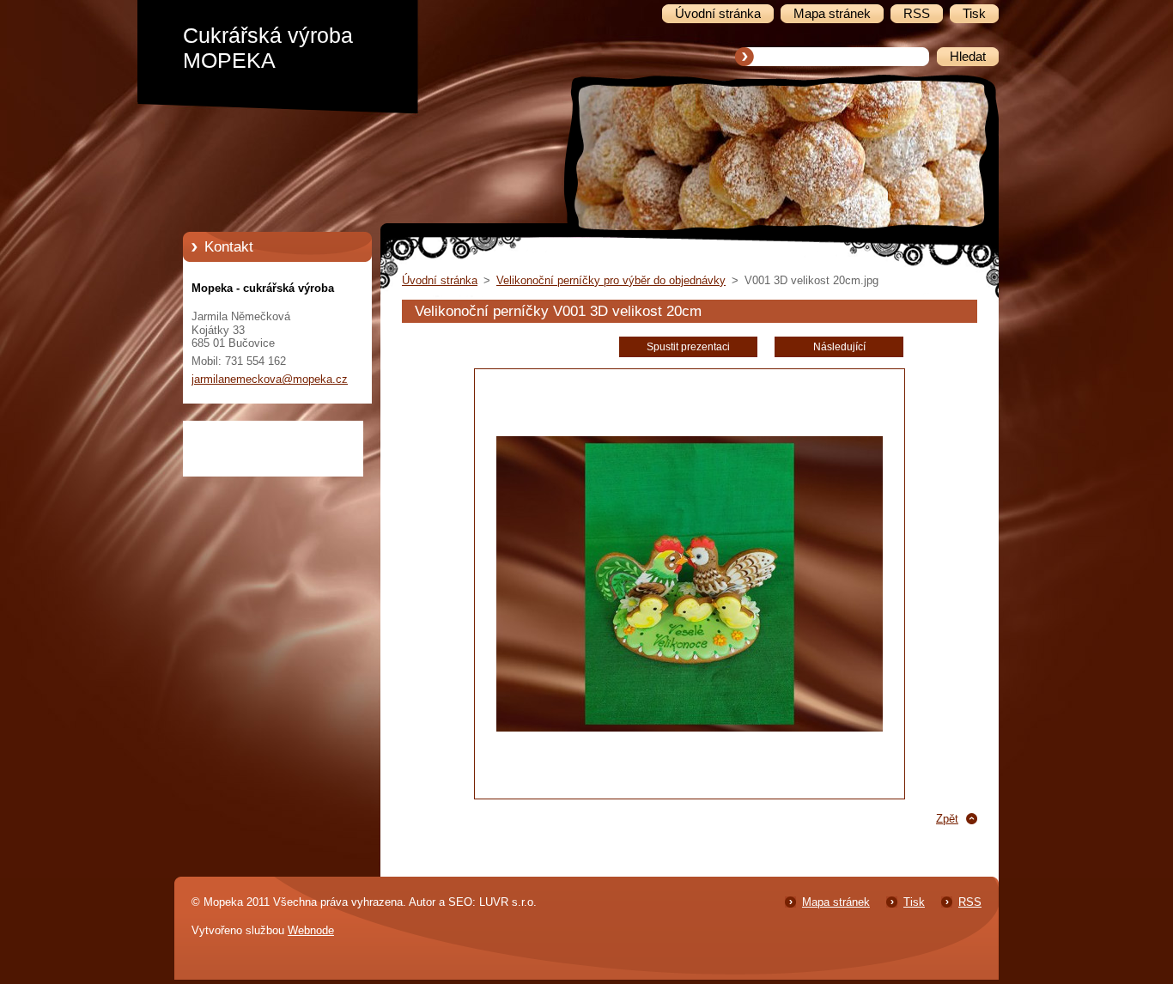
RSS (970, 902)
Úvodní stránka (439, 280)
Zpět (947, 818)
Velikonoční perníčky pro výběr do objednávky (611, 280)
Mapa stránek (836, 902)
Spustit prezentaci (688, 347)
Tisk (914, 902)
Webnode (311, 930)
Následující (839, 347)
